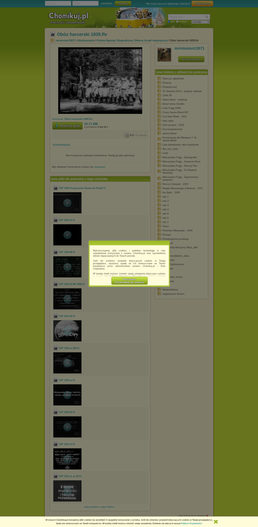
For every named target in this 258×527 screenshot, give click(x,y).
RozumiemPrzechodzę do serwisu (129, 281)
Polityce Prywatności (191, 523)
